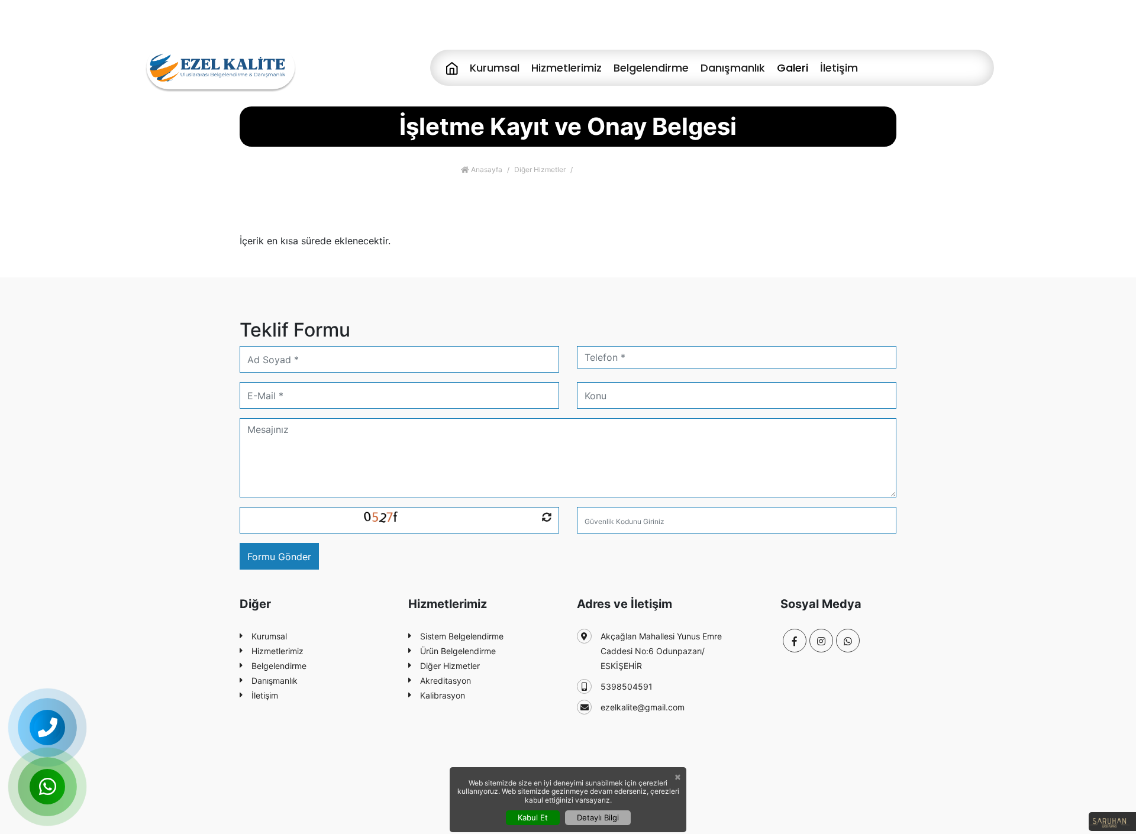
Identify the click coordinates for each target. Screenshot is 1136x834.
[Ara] (47, 727)
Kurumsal (494, 67)
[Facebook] (946, 23)
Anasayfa (485, 169)
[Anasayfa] (452, 67)
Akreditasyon (445, 680)
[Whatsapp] (848, 640)
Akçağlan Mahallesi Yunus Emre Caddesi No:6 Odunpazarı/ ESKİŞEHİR (661, 651)
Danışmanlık (733, 67)
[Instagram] (973, 23)
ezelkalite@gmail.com (643, 707)
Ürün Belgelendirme (458, 651)
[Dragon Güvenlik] (220, 66)
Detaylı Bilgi (598, 817)
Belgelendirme (651, 67)
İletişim (839, 67)
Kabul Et (533, 817)
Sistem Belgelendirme (462, 636)
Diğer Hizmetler (540, 169)
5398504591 (627, 686)
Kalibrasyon (442, 695)
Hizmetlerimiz (566, 67)
